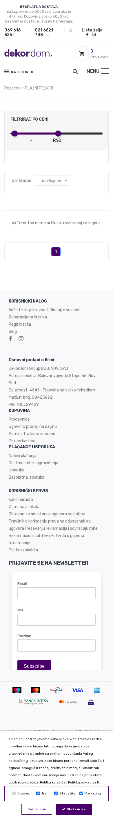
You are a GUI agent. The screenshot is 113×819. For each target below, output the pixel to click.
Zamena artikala (24, 506)
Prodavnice (19, 419)
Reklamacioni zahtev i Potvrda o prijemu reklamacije (46, 539)
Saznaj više (37, 809)
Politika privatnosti (83, 782)
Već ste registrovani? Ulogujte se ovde (45, 309)
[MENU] (105, 71)
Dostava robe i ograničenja (33, 462)
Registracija (20, 324)
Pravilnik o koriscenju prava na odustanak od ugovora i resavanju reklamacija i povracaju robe (53, 525)
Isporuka (16, 470)
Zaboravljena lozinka (28, 317)
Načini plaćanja (23, 455)
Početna (12, 88)
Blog (13, 331)
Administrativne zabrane (32, 433)
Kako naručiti (21, 499)
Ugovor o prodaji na (27, 426)
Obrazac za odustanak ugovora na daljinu (47, 514)
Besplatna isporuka (26, 477)
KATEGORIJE (22, 72)
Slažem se (75, 809)
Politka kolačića (52, 782)
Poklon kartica (22, 441)
